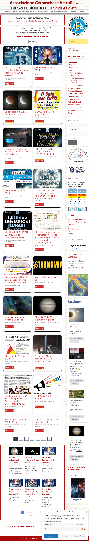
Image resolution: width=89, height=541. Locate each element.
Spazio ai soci (73, 99)
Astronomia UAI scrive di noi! (47, 278)
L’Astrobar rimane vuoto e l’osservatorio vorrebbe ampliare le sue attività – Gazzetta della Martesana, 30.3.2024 (47, 237)
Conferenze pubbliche (59, 12)
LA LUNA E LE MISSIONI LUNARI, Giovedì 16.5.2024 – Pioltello (16, 235)
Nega (65, 536)
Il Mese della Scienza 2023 (15, 357)
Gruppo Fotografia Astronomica (76, 468)
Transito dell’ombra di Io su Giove (32, 460)
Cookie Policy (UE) (73, 50)
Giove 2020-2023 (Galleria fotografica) (45, 318)
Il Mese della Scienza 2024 (15, 191)
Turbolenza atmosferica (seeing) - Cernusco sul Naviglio (77, 222)
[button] (85, 512)
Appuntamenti (16, 78)
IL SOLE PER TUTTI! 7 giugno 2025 (45, 113)
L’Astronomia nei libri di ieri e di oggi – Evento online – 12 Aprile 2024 (16, 280)
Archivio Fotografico (76, 88)
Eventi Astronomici (75, 94)
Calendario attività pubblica (24, 12)
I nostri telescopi (76, 86)
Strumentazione (53, 364)
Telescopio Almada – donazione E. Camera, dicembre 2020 (45, 359)
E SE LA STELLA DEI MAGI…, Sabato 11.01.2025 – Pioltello (45, 152)
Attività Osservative (47, 117)
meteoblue (72, 215)
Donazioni (45, 364)
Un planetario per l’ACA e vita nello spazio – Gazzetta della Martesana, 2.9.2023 (17, 400)
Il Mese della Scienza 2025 (45, 68)
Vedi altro (76, 375)
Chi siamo (7, 12)
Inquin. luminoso (74, 108)
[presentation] (17, 55)
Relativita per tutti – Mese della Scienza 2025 (16, 491)
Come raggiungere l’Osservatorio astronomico (77, 80)
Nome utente (73, 121)
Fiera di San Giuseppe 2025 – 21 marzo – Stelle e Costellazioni (17, 152)
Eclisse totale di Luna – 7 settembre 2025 (17, 113)
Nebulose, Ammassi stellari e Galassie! (14, 318)
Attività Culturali (74, 102)
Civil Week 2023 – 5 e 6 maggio (46, 397)
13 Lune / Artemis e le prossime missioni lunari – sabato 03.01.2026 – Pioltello (17, 71)
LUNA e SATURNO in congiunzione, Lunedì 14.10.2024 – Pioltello (45, 193)
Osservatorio (73, 70)
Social (46, 12)
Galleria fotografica (17, 117)
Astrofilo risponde (17, 322)
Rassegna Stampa (47, 245)
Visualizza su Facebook (76, 338)
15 (38, 512)
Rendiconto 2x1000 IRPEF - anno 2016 (18, 527)
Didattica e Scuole (75, 97)
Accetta (50, 536)
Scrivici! (40, 12)
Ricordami (73, 138)
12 (43, 439)
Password (72, 130)
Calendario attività (75, 68)
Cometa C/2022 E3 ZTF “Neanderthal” (46, 420)
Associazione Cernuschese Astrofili (42, 3)
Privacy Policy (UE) (73, 48)
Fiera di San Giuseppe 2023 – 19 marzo (16, 420)
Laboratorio (54, 157)
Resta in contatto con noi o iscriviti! (32, 37)
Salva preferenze (79, 536)
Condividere (75, 341)
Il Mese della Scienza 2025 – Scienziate (47, 491)
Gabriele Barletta (78, 12)
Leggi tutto (9, 84)
